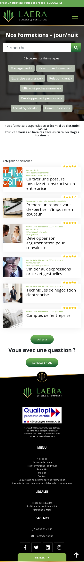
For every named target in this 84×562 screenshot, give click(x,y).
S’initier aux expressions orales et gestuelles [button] (48, 271)
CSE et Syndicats (25, 108)
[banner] (42, 16)
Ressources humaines (55, 68)
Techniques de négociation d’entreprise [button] (51, 292)
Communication (57, 108)
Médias (42, 473)
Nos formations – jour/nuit (42, 465)
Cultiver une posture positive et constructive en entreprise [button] (50, 183)
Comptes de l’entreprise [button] (48, 315)
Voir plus (42, 339)
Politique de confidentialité (42, 506)
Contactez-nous (42, 362)
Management (21, 68)
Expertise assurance (26, 78)
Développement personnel (41, 98)
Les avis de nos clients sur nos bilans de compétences (42, 483)
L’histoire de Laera (42, 462)
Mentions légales (42, 510)
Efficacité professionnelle (41, 88)
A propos (42, 458)
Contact (42, 476)
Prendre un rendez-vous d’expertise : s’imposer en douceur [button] (49, 209)
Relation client (60, 78)
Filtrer (40, 557)
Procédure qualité (42, 503)
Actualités (42, 469)
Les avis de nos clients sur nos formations (42, 480)
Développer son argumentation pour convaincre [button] (45, 243)
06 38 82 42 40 (44, 529)
